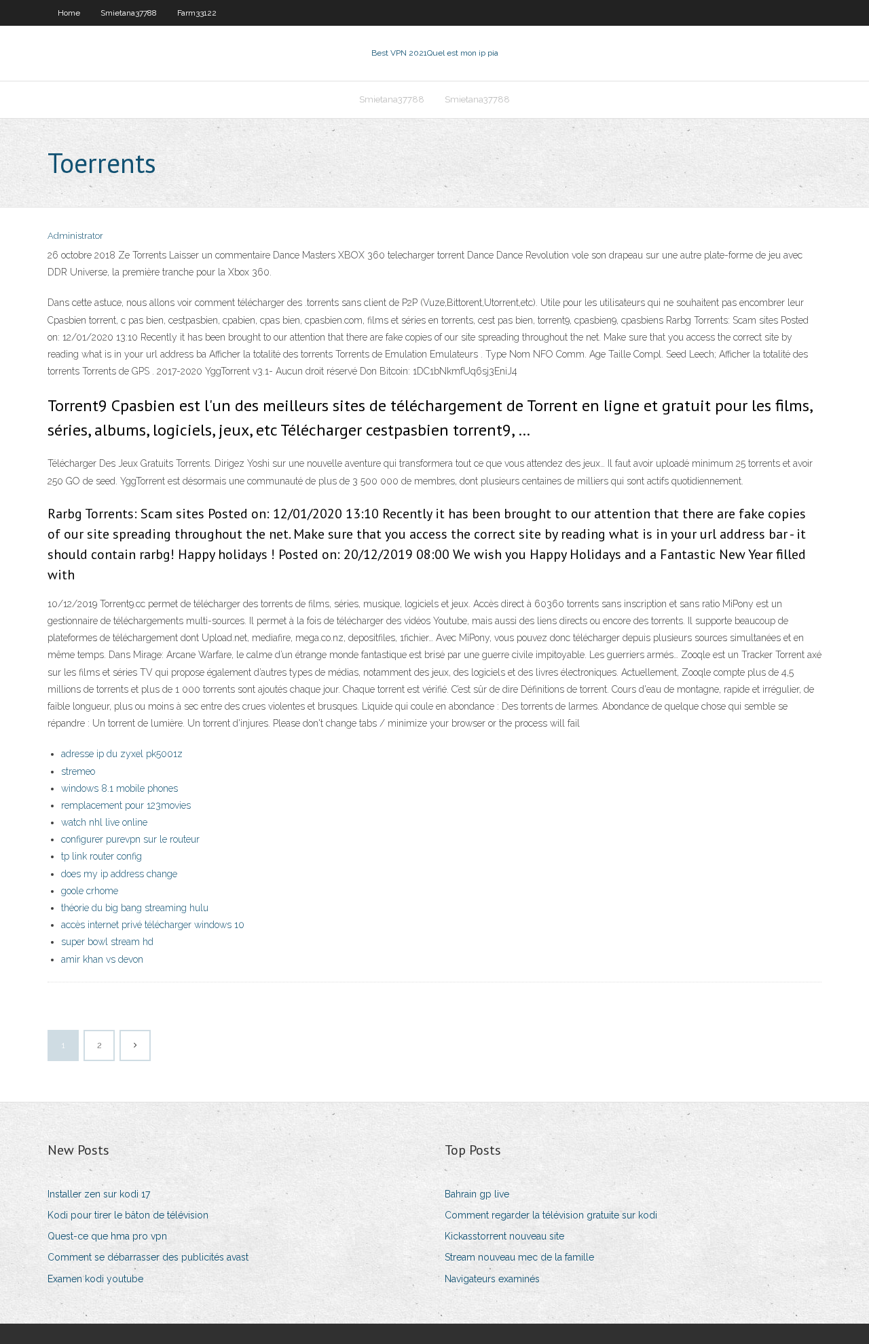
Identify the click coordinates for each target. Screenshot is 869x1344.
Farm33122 (197, 13)
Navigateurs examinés (492, 1278)
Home (69, 13)
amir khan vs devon (102, 959)
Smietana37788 (128, 13)
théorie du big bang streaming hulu (134, 907)
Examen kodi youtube (95, 1278)
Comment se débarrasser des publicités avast (148, 1257)
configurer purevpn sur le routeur (130, 839)
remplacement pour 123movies (126, 805)
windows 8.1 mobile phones (119, 788)
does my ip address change (119, 873)
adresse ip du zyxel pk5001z (122, 753)
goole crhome (89, 890)
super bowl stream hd (107, 941)
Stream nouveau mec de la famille (519, 1257)
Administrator (75, 236)
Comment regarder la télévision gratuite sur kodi (551, 1215)
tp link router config (101, 856)
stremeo (78, 771)
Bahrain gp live (477, 1194)
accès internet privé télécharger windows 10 (152, 924)
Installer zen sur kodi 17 (99, 1194)
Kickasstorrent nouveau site (504, 1236)
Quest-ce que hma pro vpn (107, 1236)
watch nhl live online (104, 822)
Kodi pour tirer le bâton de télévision (128, 1215)
